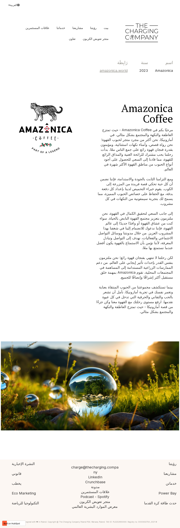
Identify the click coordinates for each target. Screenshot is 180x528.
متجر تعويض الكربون (95, 39)
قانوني (16, 473)
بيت (106, 28)
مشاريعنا (77, 28)
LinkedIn (95, 477)
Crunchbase (95, 482)
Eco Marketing (24, 493)
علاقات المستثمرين (37, 28)
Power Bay (167, 493)
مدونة (95, 487)
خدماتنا (61, 28)
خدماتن (171, 483)
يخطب (16, 483)
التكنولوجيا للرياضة (25, 503)
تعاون (72, 39)
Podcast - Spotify (95, 497)
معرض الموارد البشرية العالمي (95, 506)
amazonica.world (114, 70)
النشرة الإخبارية (23, 464)
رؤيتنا (93, 28)
